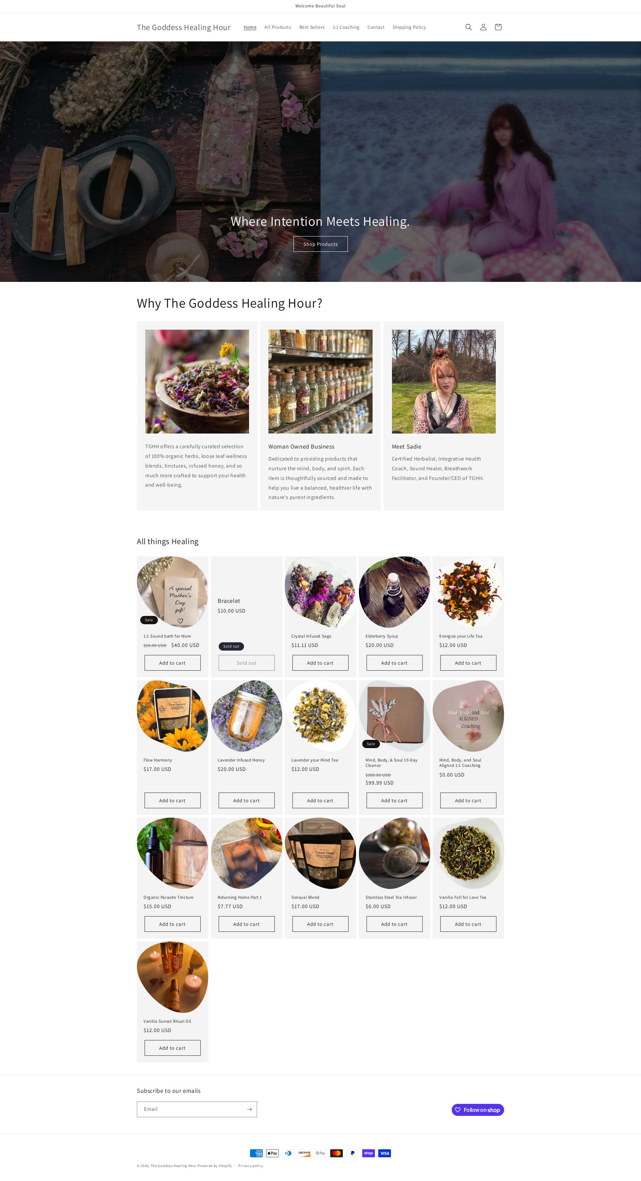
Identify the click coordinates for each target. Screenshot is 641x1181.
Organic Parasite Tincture (169, 897)
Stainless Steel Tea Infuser (391, 897)
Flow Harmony (158, 760)
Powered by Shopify (215, 1165)
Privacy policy (250, 1165)
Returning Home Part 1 (240, 897)
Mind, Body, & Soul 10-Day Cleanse (392, 763)
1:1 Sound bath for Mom (167, 636)
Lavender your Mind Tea (314, 760)
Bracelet (229, 601)
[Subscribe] (249, 1109)
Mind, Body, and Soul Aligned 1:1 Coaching (460, 763)
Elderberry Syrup (382, 636)
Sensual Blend (305, 897)
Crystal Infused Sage (311, 636)
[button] (468, 27)
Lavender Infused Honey (241, 760)
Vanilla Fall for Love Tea (463, 897)
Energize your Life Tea (460, 636)
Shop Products (320, 244)
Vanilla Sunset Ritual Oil (167, 1021)
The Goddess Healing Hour (174, 1165)
